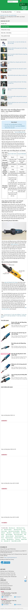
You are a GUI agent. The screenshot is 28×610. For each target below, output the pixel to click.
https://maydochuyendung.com (10, 557)
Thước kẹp (17, 539)
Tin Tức (6, 15)
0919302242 (18, 604)
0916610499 (5, 597)
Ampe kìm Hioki (18, 537)
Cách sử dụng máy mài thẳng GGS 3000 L (19, 375)
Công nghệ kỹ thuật (5, 35)
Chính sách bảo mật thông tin (6, 585)
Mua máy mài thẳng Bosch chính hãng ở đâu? (18, 354)
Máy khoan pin (12, 528)
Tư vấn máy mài (7, 314)
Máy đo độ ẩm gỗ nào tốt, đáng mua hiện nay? (17, 75)
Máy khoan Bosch (8, 529)
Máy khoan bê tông (18, 529)
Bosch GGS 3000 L (12, 154)
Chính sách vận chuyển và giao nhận (8, 574)
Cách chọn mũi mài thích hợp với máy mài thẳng (18, 333)
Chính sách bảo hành (4, 583)
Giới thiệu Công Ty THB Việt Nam (7, 571)
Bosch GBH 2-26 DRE (16, 541)
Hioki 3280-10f (7, 541)
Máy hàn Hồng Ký (9, 536)
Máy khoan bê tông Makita (13, 531)
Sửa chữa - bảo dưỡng (6, 32)
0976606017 (18, 597)
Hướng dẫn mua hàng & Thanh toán (7, 573)
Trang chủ (2, 15)
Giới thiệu (19, 12)
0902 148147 (24, 9)
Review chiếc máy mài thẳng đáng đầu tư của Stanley (19, 323)
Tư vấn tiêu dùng (12, 15)
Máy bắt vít (9, 532)
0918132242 (5, 604)
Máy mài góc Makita (18, 534)
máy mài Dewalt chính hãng (10, 282)
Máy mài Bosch (14, 244)
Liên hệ (1, 578)
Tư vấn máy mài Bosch (16, 314)
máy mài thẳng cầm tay (20, 132)
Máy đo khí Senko (9, 537)
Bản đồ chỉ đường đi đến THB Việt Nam (8, 576)
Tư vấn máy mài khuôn (11, 315)
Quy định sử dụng (4, 582)
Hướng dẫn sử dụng (5, 29)
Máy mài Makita (9, 534)
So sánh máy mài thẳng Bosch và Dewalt (13, 124)
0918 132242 (24, 7)
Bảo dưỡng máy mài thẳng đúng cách (18, 344)
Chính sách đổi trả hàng (5, 587)
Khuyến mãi (3, 23)
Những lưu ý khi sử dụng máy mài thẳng (19, 364)
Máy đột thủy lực (10, 539)
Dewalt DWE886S (22, 154)
